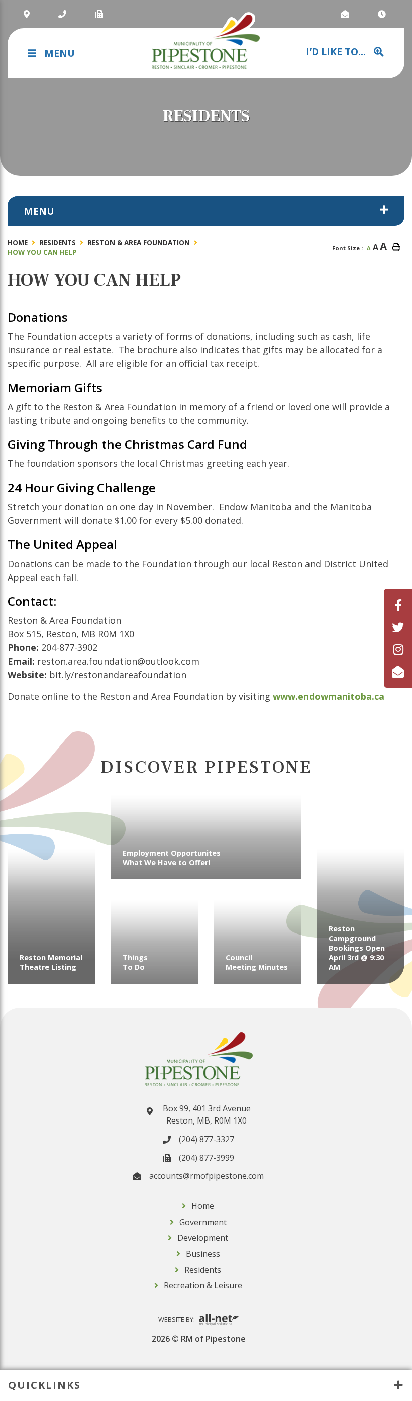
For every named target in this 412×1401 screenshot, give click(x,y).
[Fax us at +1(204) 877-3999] (100, 14)
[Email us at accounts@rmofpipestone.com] (346, 14)
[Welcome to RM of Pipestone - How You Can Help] (205, 41)
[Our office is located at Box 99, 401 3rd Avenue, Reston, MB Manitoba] (28, 14)
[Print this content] (396, 247)
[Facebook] (398, 605)
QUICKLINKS (44, 1385)
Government (203, 1222)
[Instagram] (398, 649)
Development (202, 1237)
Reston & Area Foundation (138, 242)
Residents (57, 242)
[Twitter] (398, 627)
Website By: (177, 1319)
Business (203, 1253)
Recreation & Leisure (203, 1285)
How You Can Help (42, 252)
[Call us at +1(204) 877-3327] (63, 14)
